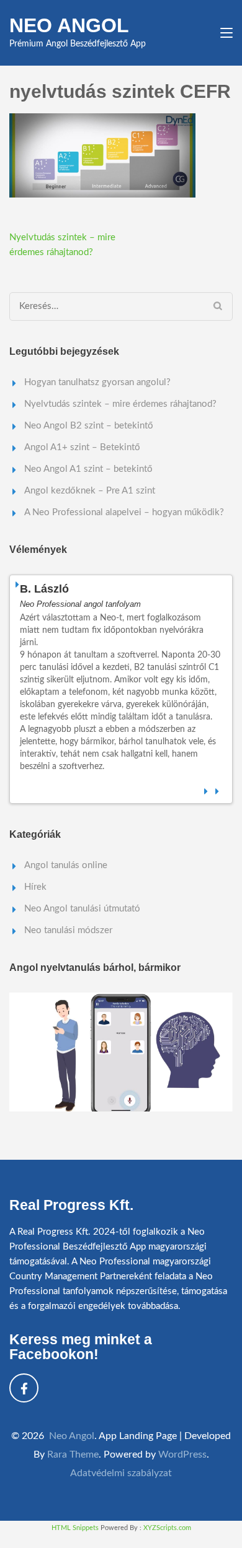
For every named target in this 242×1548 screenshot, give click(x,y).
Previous (207, 789)
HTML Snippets (75, 1527)
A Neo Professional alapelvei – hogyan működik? (124, 512)
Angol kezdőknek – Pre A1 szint (89, 490)
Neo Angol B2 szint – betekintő (88, 425)
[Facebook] (23, 1387)
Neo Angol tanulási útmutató (82, 908)
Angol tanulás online (65, 865)
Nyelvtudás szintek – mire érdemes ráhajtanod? (120, 404)
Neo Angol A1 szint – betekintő (88, 469)
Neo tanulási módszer (68, 930)
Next (218, 789)
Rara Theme (73, 1454)
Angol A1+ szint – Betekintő (82, 447)
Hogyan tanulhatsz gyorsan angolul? (97, 382)
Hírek (35, 887)
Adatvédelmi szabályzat (121, 1473)
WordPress (182, 1454)
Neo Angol (69, 25)
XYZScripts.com (167, 1527)
